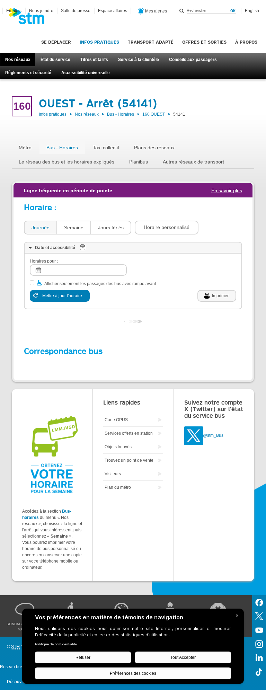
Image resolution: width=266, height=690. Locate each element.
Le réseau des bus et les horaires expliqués (66, 162)
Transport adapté (151, 42)
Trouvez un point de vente (129, 460)
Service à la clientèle (138, 59)
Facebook (259, 602)
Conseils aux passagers (193, 59)
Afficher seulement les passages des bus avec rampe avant (100, 283)
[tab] (40, 228)
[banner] (30, 18)
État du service (55, 59)
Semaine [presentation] (73, 227)
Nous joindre (41, 10)
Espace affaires (112, 10)
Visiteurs (113, 473)
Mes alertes (155, 11)
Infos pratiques (99, 42)
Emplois (13, 10)
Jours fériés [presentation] (111, 227)
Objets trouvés (118, 446)
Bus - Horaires (120, 114)
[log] (78, 270)
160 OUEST (153, 114)
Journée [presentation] (41, 227)
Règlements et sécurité (28, 72)
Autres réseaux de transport (193, 162)
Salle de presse (75, 10)
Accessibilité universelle (85, 72)
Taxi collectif (106, 147)
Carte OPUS (116, 419)
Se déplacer (56, 42)
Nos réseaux (17, 59)
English (252, 10)
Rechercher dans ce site (181, 10)
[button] (166, 228)
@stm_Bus (213, 435)
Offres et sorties (204, 42)
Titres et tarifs (94, 59)
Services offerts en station (129, 433)
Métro (25, 147)
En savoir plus (226, 190)
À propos (246, 42)
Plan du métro (118, 487)
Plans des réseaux (154, 147)
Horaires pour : (44, 261)
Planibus (138, 162)
